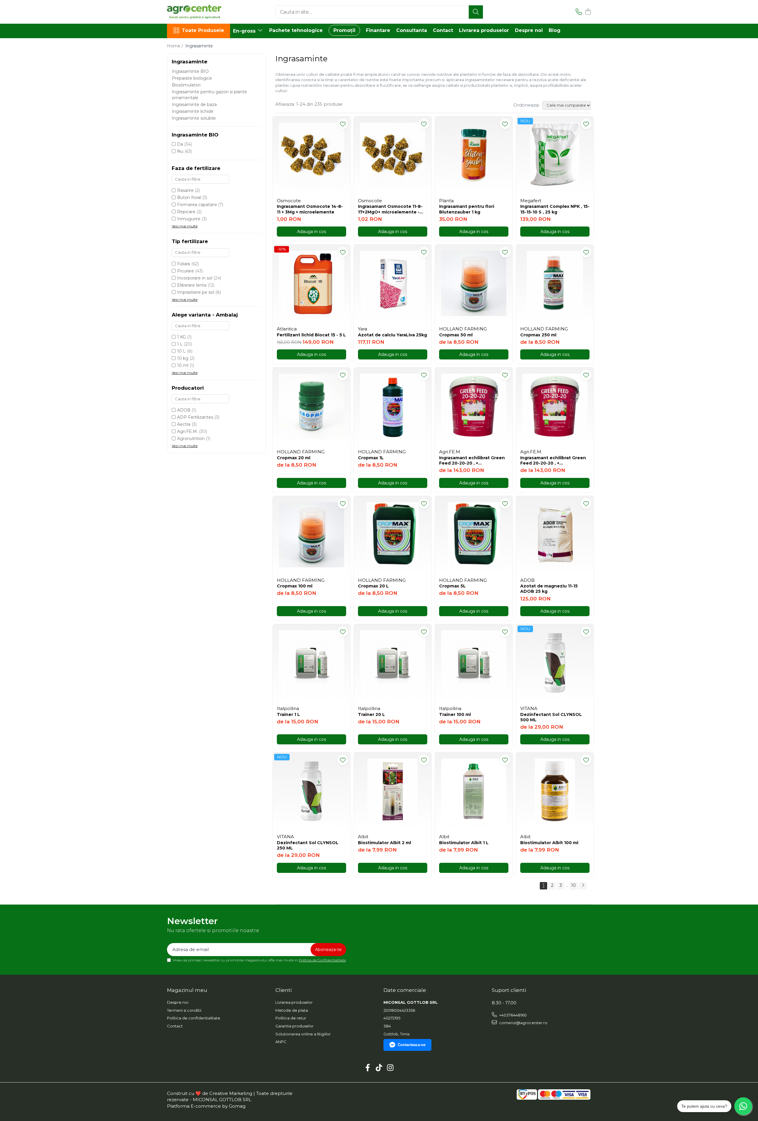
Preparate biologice (192, 78)
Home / (175, 46)
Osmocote (289, 200)
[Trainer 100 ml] (474, 663)
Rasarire (185, 190)
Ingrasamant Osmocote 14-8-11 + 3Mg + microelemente (310, 209)
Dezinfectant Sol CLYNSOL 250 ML (307, 845)
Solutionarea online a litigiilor (303, 1034)
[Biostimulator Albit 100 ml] (555, 791)
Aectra (183, 424)
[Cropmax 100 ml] (311, 535)
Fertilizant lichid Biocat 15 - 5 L (311, 335)
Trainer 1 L (288, 714)
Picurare (185, 271)
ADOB (183, 410)
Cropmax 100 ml (294, 586)
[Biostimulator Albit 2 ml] (392, 791)
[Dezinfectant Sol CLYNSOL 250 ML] (311, 791)
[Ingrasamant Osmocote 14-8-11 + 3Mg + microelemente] (311, 155)
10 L (181, 351)
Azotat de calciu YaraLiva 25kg (392, 335)
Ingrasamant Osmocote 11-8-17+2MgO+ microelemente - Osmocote (390, 209)
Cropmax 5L (452, 586)
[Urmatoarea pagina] (583, 885)
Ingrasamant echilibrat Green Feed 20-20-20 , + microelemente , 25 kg (472, 460)
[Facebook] (368, 1068)
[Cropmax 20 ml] (311, 406)
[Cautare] (476, 12)
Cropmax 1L (371, 457)
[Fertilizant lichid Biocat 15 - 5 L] (311, 283)
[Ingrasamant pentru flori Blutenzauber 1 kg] (474, 155)
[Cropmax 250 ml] (555, 283)
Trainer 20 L (371, 714)
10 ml (182, 365)
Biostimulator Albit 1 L (464, 842)
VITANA (528, 708)
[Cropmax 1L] (392, 406)
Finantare (378, 30)
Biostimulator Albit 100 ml (549, 842)
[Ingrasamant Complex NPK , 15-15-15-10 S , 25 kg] (555, 155)
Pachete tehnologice (296, 30)
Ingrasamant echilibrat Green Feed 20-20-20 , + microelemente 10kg (553, 460)
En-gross (245, 31)
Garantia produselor (294, 1026)
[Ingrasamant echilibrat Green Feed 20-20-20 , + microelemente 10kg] (555, 406)
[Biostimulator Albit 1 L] (474, 791)
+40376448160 (512, 1015)
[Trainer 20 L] (392, 663)
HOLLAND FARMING (463, 329)
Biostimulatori (186, 85)
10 (573, 885)
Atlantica (287, 329)
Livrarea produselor (484, 30)
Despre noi (529, 30)
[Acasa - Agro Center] (196, 11)
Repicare (186, 211)
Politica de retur (290, 1018)
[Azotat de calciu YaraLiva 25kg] (392, 283)
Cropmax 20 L (373, 586)
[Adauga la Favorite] (343, 124)
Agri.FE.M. (187, 431)
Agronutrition (191, 438)
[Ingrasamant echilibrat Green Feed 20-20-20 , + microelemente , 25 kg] (474, 406)
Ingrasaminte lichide (192, 111)
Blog (555, 30)
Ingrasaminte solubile (194, 118)
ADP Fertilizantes (195, 417)
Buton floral (189, 197)
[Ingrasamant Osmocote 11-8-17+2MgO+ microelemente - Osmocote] (392, 155)
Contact (443, 30)
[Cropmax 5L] (474, 535)
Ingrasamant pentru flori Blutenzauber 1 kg (466, 209)
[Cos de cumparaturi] (588, 12)
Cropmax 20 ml (293, 457)
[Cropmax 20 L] (392, 535)
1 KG (181, 337)
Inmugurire (188, 218)
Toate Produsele (203, 30)
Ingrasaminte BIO (190, 71)
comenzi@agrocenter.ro (522, 1022)
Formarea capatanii (197, 204)
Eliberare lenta (191, 285)
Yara (362, 329)
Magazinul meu (187, 990)
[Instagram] (390, 1068)
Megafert (530, 200)
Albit (363, 836)
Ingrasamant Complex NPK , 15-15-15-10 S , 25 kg (555, 209)
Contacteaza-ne (411, 1045)
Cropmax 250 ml (538, 335)
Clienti (283, 990)
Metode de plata (291, 1010)
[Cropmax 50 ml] (474, 283)
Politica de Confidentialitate (322, 960)
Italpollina (288, 708)
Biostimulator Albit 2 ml (384, 842)
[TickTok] (379, 1068)
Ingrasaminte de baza (194, 104)
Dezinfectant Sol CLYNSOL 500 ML (551, 717)
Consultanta (411, 30)
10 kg (182, 358)
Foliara (183, 263)
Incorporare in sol (194, 278)
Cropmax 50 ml (456, 335)
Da (180, 144)
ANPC (281, 1041)
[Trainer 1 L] (311, 663)
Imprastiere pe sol (195, 292)
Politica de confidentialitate (193, 1018)
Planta (446, 200)
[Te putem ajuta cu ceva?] (743, 1106)
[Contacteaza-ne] (579, 12)
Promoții (344, 30)
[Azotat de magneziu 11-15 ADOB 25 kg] (555, 535)
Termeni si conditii (184, 1010)
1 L (180, 344)
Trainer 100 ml (455, 714)
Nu (180, 151)
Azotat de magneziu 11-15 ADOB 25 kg (549, 588)
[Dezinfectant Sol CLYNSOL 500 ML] (555, 663)
